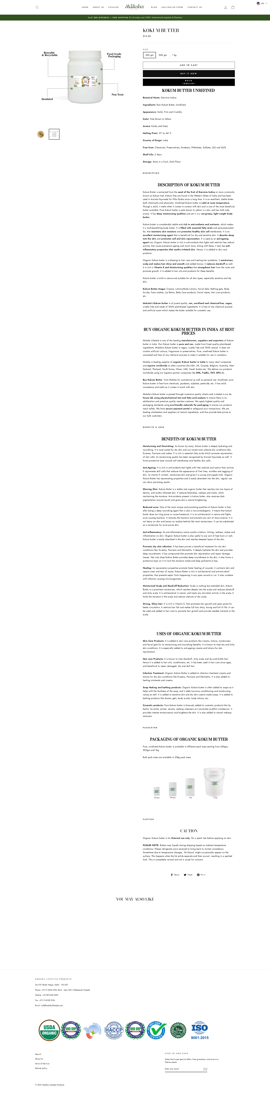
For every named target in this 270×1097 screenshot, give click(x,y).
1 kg (174, 55)
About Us (98, 7)
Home (85, 7)
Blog (154, 7)
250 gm (149, 55)
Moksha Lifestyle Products (53, 1084)
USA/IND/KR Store (172, 7)
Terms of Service (42, 1063)
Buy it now (189, 73)
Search (38, 1054)
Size (145, 49)
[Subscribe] (205, 1069)
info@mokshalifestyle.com (52, 1005)
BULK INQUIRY (189, 82)
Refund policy (41, 1068)
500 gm (163, 55)
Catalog (113, 7)
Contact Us (195, 7)
